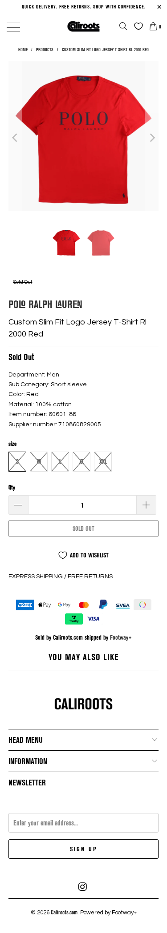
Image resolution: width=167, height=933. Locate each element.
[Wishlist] (136, 26)
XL (81, 461)
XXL (103, 461)
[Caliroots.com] (84, 26)
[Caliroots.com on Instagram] (83, 886)
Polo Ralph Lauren (45, 303)
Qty (11, 487)
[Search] (123, 26)
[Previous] (15, 137)
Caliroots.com (64, 912)
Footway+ (121, 637)
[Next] (152, 137)
